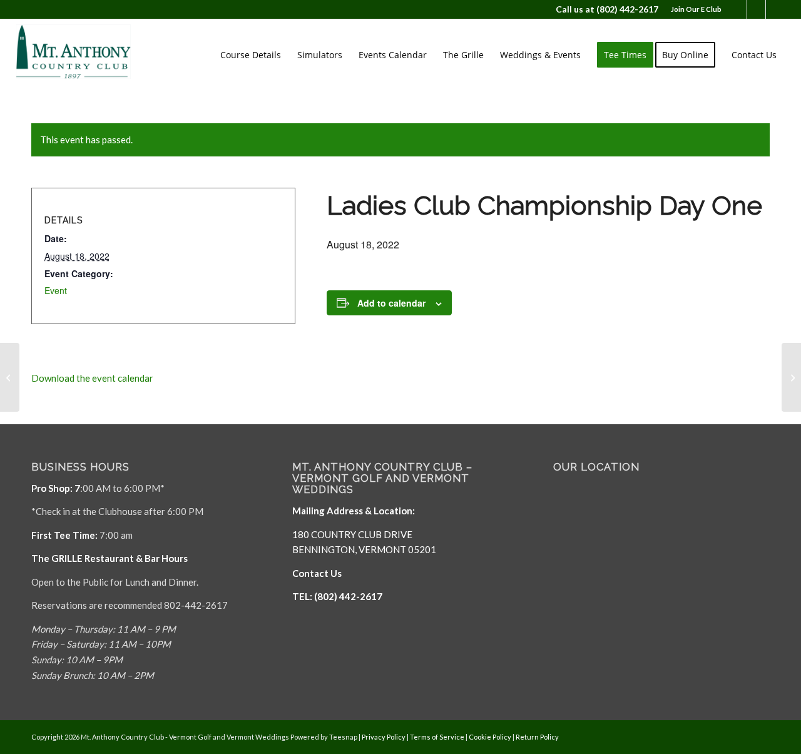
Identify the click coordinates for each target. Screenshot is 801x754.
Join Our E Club (696, 9)
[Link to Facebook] (737, 9)
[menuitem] (693, 9)
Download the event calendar (92, 378)
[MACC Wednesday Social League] (9, 377)
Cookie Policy (490, 737)
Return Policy (537, 737)
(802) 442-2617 (627, 9)
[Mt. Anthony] (92, 55)
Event (55, 290)
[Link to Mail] (756, 9)
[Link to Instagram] (775, 9)
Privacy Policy (384, 737)
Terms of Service (437, 737)
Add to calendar (391, 303)
